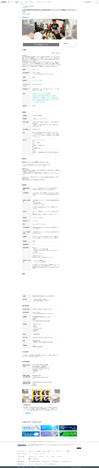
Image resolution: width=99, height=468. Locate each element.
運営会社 (18, 467)
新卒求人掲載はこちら (56, 461)
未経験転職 (38, 451)
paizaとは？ (49, 2)
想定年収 (35, 74)
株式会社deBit (25, 17)
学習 (30, 453)
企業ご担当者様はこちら (88, 2)
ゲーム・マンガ (38, 2)
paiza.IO (52, 456)
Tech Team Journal (32, 456)
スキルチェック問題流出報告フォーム (51, 464)
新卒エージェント (60, 451)
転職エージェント (50, 451)
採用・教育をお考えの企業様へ (34, 461)
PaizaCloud (59, 456)
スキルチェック (35, 453)
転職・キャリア (32, 451)
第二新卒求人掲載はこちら (67, 461)
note (47, 456)
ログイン (94, 3)
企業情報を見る (28, 413)
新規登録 (97, 3)
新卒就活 (44, 451)
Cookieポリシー (37, 467)
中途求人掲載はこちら (46, 461)
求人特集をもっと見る (73, 438)
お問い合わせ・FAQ (38, 464)
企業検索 (68, 451)
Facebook (36, 458)
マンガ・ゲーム (43, 453)
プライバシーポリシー (29, 467)
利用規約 (23, 467)
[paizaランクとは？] (75, 43)
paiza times (41, 456)
